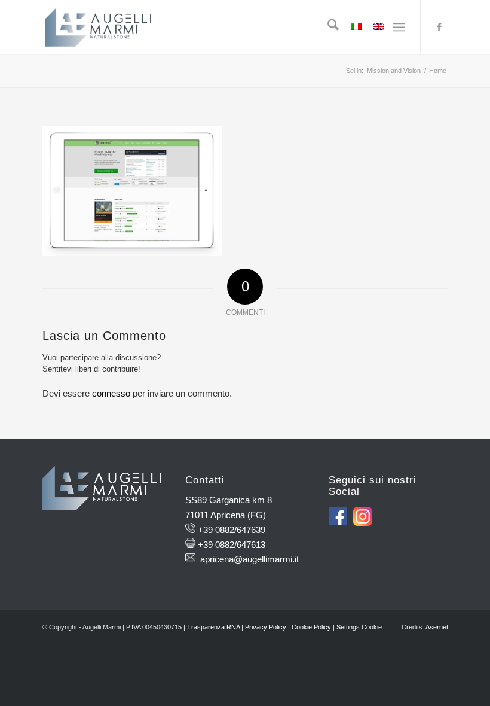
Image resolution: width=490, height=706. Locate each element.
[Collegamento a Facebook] (439, 27)
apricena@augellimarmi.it (249, 559)
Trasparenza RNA (213, 627)
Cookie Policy (311, 627)
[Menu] (399, 27)
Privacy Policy (265, 627)
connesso (111, 393)
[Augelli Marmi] (98, 27)
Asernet (436, 627)
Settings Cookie (359, 627)
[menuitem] (327, 27)
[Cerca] (327, 27)
